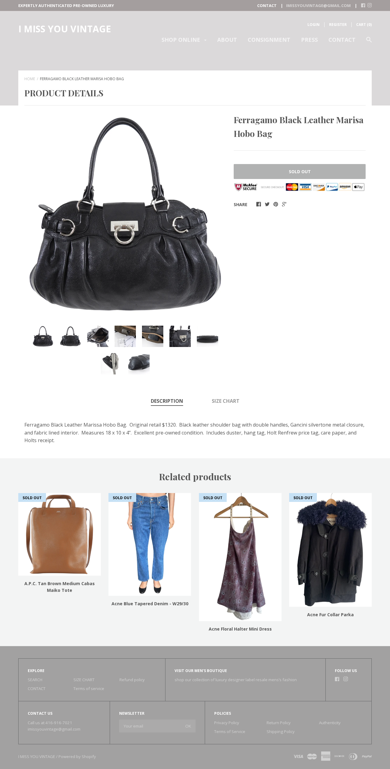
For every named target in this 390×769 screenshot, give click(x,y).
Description (167, 401)
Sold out (300, 171)
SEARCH (35, 679)
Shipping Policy (281, 731)
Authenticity (330, 722)
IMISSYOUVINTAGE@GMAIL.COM (318, 5)
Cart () (364, 24)
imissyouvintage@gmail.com (54, 729)
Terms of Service (229, 731)
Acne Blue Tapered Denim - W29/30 (150, 603)
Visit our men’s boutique (201, 670)
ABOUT (227, 39)
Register (338, 24)
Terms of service (88, 688)
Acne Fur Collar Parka (330, 614)
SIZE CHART (225, 401)
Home (29, 78)
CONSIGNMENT (269, 39)
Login (313, 24)
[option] (125, 214)
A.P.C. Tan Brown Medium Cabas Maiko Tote (59, 587)
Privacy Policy (226, 722)
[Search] (369, 42)
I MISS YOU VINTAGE (64, 29)
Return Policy (279, 722)
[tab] (167, 401)
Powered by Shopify (77, 756)
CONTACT (342, 39)
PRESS (309, 39)
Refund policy (132, 679)
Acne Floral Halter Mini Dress (240, 629)
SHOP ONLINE (181, 39)
